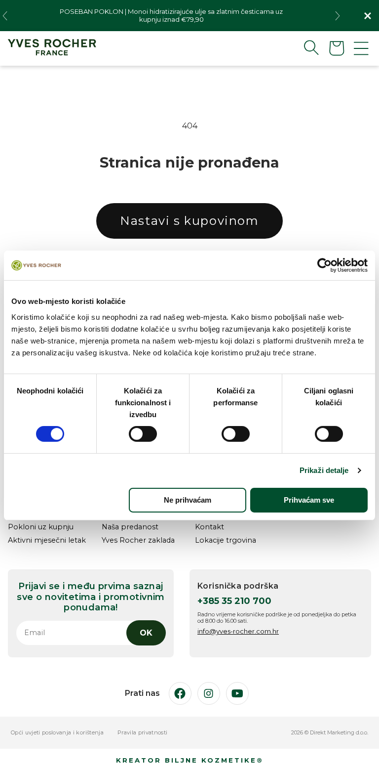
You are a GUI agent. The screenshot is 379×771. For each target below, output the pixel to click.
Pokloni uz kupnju (41, 527)
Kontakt (209, 527)
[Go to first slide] (337, 16)
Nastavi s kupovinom (189, 221)
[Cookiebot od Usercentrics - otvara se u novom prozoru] (324, 265)
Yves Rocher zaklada (138, 540)
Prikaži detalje (324, 470)
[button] (303, 47)
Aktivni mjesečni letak (47, 540)
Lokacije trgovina (225, 540)
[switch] (143, 434)
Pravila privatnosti (142, 732)
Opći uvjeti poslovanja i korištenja (57, 732)
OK (146, 633)
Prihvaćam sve (309, 500)
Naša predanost (130, 527)
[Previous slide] (5, 16)
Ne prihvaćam (187, 500)
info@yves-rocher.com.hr (238, 631)
